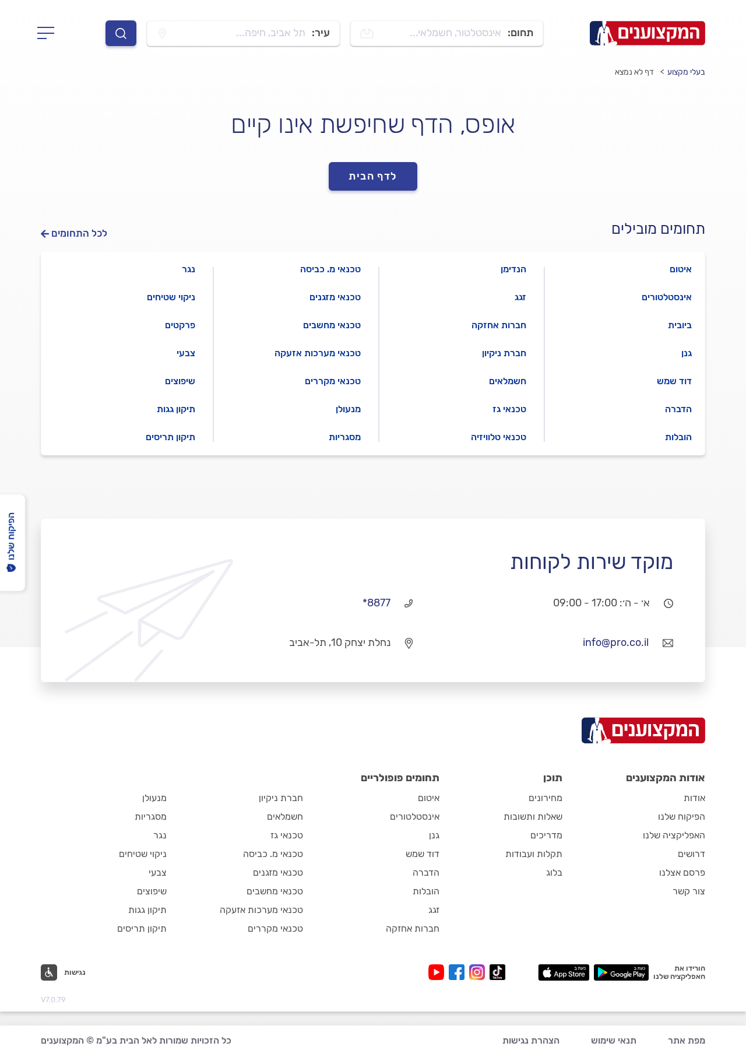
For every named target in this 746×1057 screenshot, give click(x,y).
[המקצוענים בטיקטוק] (497, 972)
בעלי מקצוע (686, 72)
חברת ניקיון (504, 353)
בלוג (554, 872)
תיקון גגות (176, 409)
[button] (63, 972)
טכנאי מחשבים (332, 325)
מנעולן (348, 409)
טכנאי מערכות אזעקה (318, 353)
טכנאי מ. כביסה (330, 269)
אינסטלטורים (667, 297)
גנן (686, 353)
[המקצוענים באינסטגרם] (479, 972)
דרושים (691, 853)
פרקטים (180, 325)
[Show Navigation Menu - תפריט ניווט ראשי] (49, 33)
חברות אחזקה (498, 325)
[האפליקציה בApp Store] (563, 972)
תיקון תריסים (170, 437)
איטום (681, 269)
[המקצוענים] (647, 33)
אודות (694, 797)
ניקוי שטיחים (171, 297)
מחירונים (545, 797)
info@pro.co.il (616, 642)
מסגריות (345, 437)
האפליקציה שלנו (674, 835)
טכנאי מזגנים (335, 297)
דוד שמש (674, 381)
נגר (188, 269)
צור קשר (689, 891)
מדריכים (546, 835)
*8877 (376, 602)
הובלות (678, 437)
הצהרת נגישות (531, 1040)
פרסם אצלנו (682, 872)
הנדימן (513, 269)
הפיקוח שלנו (681, 816)
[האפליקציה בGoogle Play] (621, 972)
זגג (520, 297)
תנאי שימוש (613, 1040)
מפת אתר (686, 1040)
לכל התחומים (79, 233)
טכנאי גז (509, 409)
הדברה (678, 409)
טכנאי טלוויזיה (498, 437)
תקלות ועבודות (533, 853)
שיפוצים (180, 381)
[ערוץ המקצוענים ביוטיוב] (438, 972)
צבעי (186, 353)
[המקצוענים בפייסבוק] (459, 972)
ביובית (680, 325)
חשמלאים (507, 381)
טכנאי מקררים (333, 381)
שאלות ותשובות (533, 816)
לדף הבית (373, 176)
